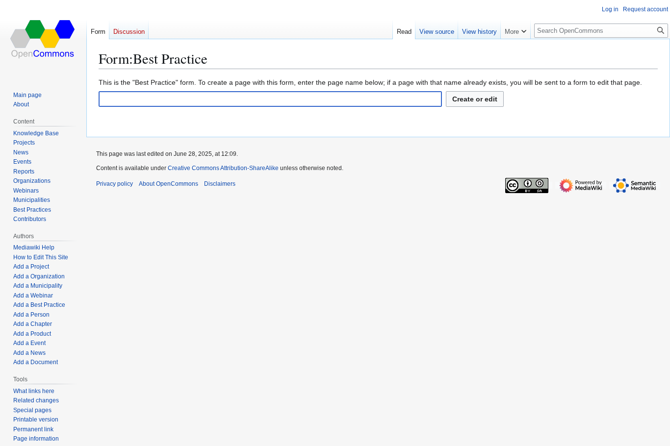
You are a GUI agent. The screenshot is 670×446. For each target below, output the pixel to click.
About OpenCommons (168, 183)
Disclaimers (219, 183)
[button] (515, 29)
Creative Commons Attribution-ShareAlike (223, 168)
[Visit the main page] (43, 39)
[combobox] (270, 99)
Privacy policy (114, 183)
